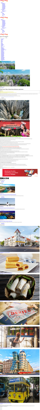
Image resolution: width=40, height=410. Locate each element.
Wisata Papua (2, 56)
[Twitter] (3, 178)
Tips (1, 46)
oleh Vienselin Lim (1, 403)
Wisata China (3, 5)
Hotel (2, 10)
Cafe (1, 42)
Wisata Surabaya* (2, 57)
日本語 (3, 13)
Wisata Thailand (3, 3)
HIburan (2, 43)
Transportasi (3, 11)
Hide (2, 90)
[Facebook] (2, 178)
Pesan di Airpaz (2, 9)
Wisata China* (2, 50)
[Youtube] (5, 178)
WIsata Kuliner (2, 54)
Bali (1, 40)
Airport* (2, 39)
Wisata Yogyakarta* (3, 59)
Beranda (2, 2)
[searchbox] (2, 37)
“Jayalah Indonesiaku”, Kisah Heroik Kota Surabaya (5, 252)
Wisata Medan (3, 8)
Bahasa (2, 12)
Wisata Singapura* (3, 223)
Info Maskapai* (2, 44)
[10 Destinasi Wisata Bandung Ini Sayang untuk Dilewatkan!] (20, 390)
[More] (8, 178)
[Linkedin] (6, 178)
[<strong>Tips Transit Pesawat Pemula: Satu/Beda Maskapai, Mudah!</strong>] (20, 337)
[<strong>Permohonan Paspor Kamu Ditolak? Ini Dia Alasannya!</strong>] (20, 313)
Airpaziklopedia (2, 181)
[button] (1, 408)
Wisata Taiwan (3, 7)
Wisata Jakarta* (2, 52)
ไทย (2, 15)
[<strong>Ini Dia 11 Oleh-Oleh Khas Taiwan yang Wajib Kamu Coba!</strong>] (20, 263)
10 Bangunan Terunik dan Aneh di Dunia (4, 375)
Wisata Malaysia (2, 55)
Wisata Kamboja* (2, 53)
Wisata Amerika (2, 47)
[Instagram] (0, 178)
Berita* (2, 41)
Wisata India (2, 51)
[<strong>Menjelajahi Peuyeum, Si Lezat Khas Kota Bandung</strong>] (20, 287)
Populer (2, 45)
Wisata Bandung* (2, 48)
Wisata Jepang (3, 4)
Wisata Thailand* (2, 58)
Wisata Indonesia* (3, 197)
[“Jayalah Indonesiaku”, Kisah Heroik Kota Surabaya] (20, 239)
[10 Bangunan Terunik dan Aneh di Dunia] (20, 362)
